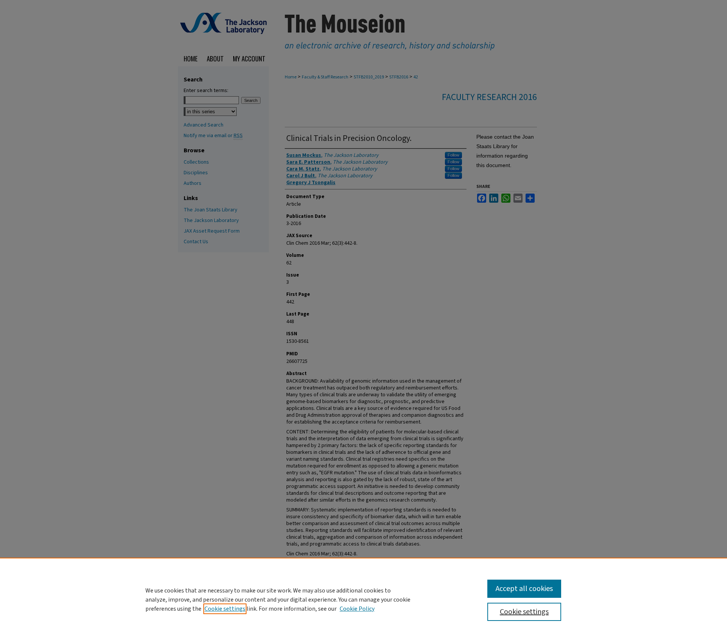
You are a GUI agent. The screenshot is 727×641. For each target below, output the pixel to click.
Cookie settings (224, 609)
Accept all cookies (524, 588)
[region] (363, 599)
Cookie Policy (357, 609)
